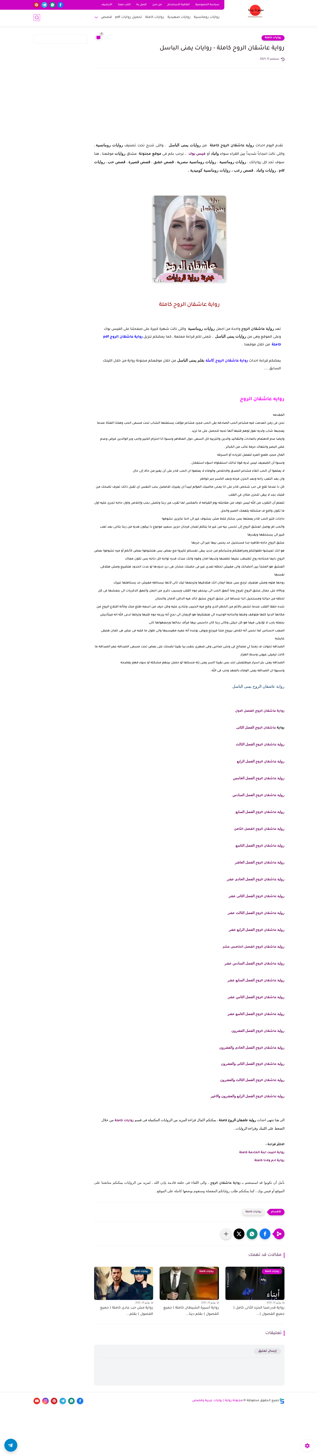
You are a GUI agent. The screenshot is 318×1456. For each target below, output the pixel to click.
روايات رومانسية (207, 17)
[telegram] (44, 5)
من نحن (157, 4)
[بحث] (37, 17)
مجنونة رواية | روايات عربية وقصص (217, 1400)
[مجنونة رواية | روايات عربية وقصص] (255, 12)
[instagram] (45, 1401)
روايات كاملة (154, 17)
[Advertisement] (189, 109)
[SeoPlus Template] (281, 1401)
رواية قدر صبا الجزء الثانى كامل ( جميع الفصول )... (258, 1311)
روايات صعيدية (179, 17)
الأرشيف (106, 4)
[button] (265, 1233)
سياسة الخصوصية (207, 4)
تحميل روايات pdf (128, 17)
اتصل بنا (141, 4)
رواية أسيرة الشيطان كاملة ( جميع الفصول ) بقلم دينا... (191, 1311)
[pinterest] (36, 5)
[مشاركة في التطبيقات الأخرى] (226, 1233)
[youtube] (37, 1401)
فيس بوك (196, 154)
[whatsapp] (52, 5)
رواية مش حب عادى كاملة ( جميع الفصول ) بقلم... (126, 1311)
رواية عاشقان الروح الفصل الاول (259, 711)
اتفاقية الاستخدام (178, 4)
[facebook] (60, 5)
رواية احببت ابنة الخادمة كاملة (261, 1152)
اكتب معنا (124, 4)
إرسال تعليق (267, 1351)
